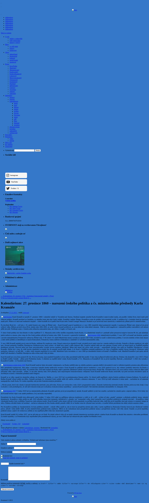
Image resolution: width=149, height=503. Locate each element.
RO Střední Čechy (16, 206)
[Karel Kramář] (6, 317)
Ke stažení (8, 145)
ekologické (13, 56)
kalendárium (14, 101)
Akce (7, 52)
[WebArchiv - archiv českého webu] (18, 273)
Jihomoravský (14, 70)
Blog (7, 44)
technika (12, 129)
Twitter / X (15, 188)
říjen (15, 121)
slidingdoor (9, 17)
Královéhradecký (15, 74)
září (15, 119)
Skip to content (6, 33)
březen (16, 107)
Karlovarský (14, 72)
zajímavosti (13, 133)
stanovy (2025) (15, 42)
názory (12, 48)
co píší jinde (14, 46)
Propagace (8, 137)
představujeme (15, 127)
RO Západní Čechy (16, 210)
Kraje (7, 64)
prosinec (17, 125)
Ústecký (12, 88)
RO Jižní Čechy (15, 208)
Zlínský (12, 92)
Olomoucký (14, 80)
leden (16, 103)
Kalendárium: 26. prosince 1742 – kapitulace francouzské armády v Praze (27, 296)
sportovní (13, 62)
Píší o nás (8, 143)
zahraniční (13, 131)
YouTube (14, 182)
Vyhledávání (9, 150)
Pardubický (13, 82)
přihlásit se (9, 290)
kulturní (12, 58)
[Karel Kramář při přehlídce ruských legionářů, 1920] (13, 365)
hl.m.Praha (13, 66)
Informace (8, 95)
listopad (16, 123)
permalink (54, 428)
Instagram (14, 175)
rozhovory (13, 50)
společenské (14, 60)
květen (16, 111)
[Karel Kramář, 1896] (93, 335)
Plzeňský (13, 84)
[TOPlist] (8, 292)
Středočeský (14, 86)
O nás (7, 37)
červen (16, 113)
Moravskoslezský (16, 78)
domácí (12, 97)
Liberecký (13, 76)
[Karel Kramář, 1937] (8, 391)
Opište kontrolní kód (16, 464)
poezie (12, 141)
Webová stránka (6, 452)
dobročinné (13, 54)
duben (16, 109)
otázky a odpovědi (16, 39)
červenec (17, 115)
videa (11, 139)
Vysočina (13, 90)
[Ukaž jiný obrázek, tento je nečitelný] (14, 458)
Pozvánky (8, 135)
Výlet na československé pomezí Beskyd (16, 298)
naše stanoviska (15, 41)
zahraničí (13, 93)
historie (12, 99)
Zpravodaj (8, 146)
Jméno (4, 444)
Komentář (4, 480)
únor (15, 105)
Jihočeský (13, 68)
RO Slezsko (14, 212)
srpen (16, 117)
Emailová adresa (7, 448)
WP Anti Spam (78, 493)
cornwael (26, 313)
